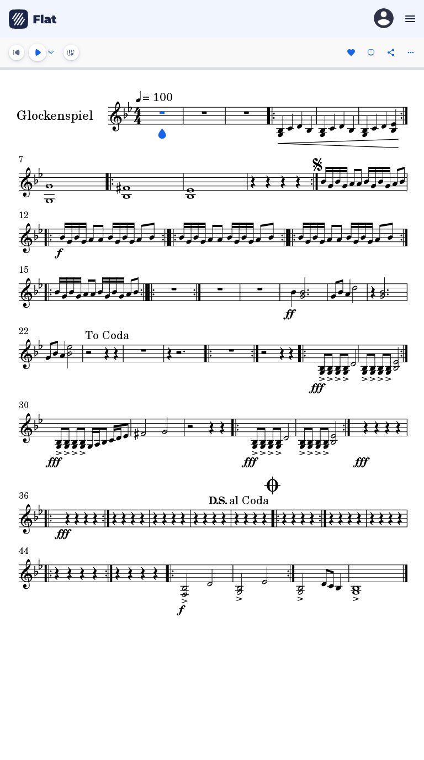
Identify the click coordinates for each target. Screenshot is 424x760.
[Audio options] (50, 52)
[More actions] (410, 52)
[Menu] (408, 19)
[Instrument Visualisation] (71, 52)
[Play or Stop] (37, 52)
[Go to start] (16, 52)
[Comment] (371, 52)
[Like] (351, 52)
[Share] (390, 52)
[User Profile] (384, 19)
